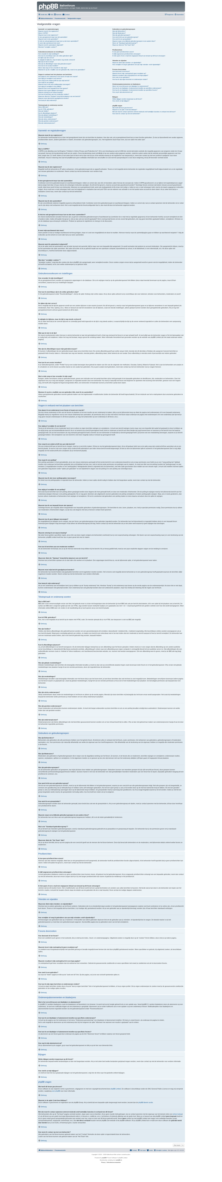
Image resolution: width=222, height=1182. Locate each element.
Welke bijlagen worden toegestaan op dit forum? (127, 99)
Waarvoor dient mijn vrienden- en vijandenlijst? (126, 62)
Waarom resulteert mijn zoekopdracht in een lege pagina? (130, 75)
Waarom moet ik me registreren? (48, 31)
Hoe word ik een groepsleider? (121, 39)
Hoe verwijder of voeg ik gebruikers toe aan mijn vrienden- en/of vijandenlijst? (136, 64)
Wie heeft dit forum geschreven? (122, 107)
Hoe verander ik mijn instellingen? (48, 54)
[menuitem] (50, 14)
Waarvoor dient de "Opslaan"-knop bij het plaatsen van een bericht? (59, 96)
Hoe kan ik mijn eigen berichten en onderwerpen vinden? (130, 79)
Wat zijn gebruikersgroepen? (121, 35)
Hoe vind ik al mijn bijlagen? (120, 101)
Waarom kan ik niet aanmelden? (48, 39)
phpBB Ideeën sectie (145, 1102)
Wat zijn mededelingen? (45, 117)
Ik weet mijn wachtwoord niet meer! (49, 43)
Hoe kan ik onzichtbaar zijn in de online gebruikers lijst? (55, 56)
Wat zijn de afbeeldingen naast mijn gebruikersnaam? (54, 64)
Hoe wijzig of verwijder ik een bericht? (50, 78)
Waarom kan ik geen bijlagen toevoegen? (51, 90)
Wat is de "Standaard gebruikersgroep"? (124, 43)
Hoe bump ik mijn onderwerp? (47, 100)
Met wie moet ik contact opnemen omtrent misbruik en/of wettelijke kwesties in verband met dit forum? (144, 111)
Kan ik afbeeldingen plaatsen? (47, 113)
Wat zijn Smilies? (43, 111)
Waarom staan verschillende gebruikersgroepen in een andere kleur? (133, 41)
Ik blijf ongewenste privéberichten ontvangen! (126, 54)
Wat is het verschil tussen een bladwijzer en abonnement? (130, 86)
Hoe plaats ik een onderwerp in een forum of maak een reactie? (58, 76)
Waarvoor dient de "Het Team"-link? (123, 45)
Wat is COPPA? (43, 33)
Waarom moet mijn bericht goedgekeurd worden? (53, 98)
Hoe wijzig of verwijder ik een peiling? (49, 86)
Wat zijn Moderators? (119, 33)
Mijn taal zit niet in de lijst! (46, 61)
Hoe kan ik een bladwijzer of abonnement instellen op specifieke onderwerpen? (136, 88)
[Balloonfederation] (49, 6)
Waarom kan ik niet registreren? (48, 35)
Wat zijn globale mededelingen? (48, 115)
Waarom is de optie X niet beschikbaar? (124, 109)
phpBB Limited (116, 1089)
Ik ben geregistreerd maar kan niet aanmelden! (52, 37)
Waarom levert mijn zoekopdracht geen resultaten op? (129, 73)
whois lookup (177, 1114)
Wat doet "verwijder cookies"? (47, 47)
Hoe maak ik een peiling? (46, 82)
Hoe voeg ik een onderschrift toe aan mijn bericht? (54, 80)
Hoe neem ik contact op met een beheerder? (126, 113)
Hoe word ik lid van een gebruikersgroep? (125, 37)
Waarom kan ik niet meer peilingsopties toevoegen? (54, 84)
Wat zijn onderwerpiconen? (46, 123)
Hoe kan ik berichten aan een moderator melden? (53, 94)
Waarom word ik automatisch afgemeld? (50, 45)
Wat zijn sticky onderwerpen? (47, 119)
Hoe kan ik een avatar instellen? (48, 65)
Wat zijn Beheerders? (119, 31)
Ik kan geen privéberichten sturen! (123, 52)
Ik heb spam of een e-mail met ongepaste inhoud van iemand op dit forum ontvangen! (138, 56)
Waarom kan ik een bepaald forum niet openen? (53, 88)
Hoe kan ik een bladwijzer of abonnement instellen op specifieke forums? (135, 90)
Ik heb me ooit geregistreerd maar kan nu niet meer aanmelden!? (58, 41)
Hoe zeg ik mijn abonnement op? (122, 92)
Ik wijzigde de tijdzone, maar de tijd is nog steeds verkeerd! (56, 60)
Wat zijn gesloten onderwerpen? (48, 121)
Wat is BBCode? (43, 107)
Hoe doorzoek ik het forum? (121, 71)
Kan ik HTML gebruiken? (46, 109)
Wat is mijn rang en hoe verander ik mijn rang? (52, 68)
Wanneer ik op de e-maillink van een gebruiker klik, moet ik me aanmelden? (61, 69)
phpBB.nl (119, 1160)
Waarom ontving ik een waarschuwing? (50, 92)
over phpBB (56, 1091)
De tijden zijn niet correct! (46, 57)
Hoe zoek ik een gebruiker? (121, 77)
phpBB (104, 1157)
